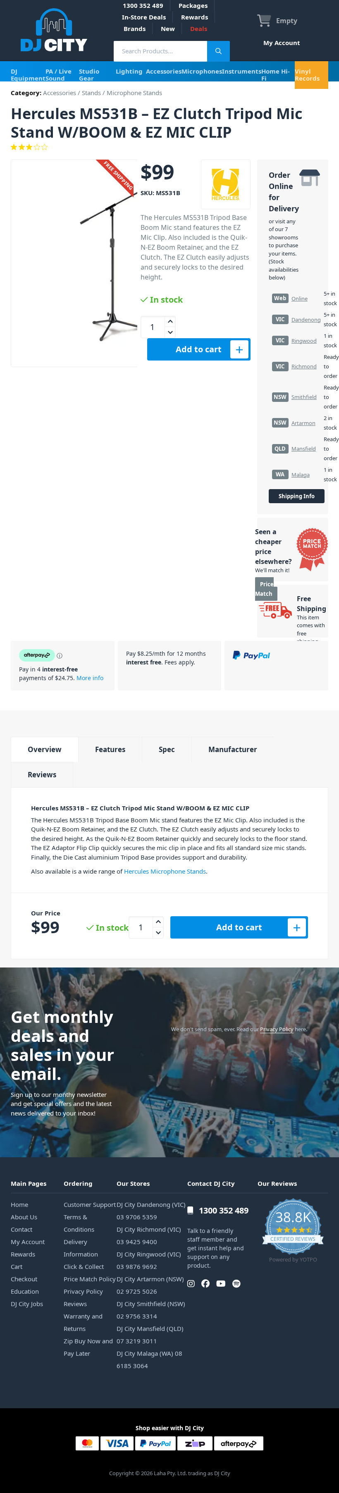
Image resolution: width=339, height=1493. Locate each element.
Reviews (42, 774)
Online (299, 298)
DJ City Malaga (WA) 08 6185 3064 (149, 1359)
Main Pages (28, 1183)
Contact (21, 1229)
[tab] (44, 749)
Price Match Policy (90, 1279)
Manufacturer (232, 749)
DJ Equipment (28, 74)
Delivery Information (81, 1247)
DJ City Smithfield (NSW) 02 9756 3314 (151, 1310)
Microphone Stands (134, 92)
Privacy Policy (277, 1029)
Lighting (129, 71)
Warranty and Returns (83, 1322)
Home (19, 1204)
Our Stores (133, 1183)
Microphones (201, 71)
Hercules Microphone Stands (165, 871)
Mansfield (303, 448)
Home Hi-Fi (275, 74)
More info (89, 678)
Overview (45, 749)
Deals (198, 28)
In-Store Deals (144, 17)
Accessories (163, 71)
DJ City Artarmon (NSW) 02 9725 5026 (150, 1285)
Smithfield (304, 397)
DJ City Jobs (27, 1304)
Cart (16, 1266)
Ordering (78, 1183)
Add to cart (199, 349)
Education (25, 1291)
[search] (160, 51)
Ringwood (304, 340)
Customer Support (90, 1204)
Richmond (304, 366)
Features (110, 749)
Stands (91, 92)
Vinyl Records (307, 74)
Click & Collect (84, 1266)
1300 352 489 (143, 5)
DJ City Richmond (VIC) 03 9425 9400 (149, 1235)
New (168, 28)
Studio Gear (89, 74)
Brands (135, 28)
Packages (193, 5)
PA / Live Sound (58, 74)
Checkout (24, 1279)
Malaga (300, 474)
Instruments (241, 71)
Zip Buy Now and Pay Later (88, 1347)
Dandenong (306, 319)
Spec (167, 749)
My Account (281, 42)
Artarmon (303, 423)
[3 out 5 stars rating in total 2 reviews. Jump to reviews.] (169, 147)
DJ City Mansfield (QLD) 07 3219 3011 (150, 1334)
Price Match (264, 588)
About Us (24, 1217)
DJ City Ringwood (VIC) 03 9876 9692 (149, 1260)
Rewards (194, 17)
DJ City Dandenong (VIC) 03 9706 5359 (151, 1210)
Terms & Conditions (79, 1223)
